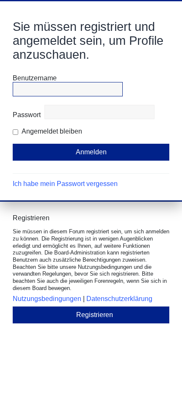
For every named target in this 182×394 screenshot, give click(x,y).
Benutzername (35, 78)
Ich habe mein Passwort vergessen (65, 183)
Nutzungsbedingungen (47, 298)
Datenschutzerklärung (119, 298)
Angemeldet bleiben (51, 131)
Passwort (27, 114)
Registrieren (94, 314)
